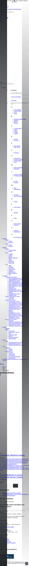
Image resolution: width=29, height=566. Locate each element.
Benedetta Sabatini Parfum (20, 119)
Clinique (16, 132)
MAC (15, 188)
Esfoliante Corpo (12, 288)
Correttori (10, 266)
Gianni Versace (17, 158)
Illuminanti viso (11, 272)
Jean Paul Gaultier (18, 174)
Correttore (10, 254)
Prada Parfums (17, 207)
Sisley (15, 218)
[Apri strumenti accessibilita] (26, 563)
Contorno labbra (12, 250)
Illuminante (10, 311)
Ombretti (10, 260)
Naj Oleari (16, 194)
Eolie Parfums (17, 146)
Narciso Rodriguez (18, 196)
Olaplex (16, 201)
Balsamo (10, 336)
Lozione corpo (11, 354)
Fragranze (10, 242)
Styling (7, 329)
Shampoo (8, 328)
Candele (10, 348)
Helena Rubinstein (18, 167)
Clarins (15, 131)
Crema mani (11, 297)
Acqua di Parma (17, 111)
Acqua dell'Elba (17, 109)
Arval (15, 112)
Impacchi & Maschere (13, 337)
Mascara (10, 256)
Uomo (7, 243)
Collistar (16, 133)
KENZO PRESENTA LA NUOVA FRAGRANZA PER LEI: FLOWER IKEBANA (11, 477)
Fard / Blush (11, 268)
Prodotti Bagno (9, 351)
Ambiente (8, 347)
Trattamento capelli (12, 334)
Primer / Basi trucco (12, 273)
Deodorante (11, 320)
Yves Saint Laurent (18, 237)
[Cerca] (15, 486)
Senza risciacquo (12, 338)
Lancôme (16, 182)
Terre (9, 274)
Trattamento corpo (12, 295)
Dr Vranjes (16, 140)
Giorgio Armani (17, 160)
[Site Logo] (10, 9)
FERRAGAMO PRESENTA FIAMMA (12, 455)
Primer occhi (11, 261)
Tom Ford (16, 225)
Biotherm (16, 120)
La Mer (15, 181)
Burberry (16, 123)
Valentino (16, 230)
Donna (7, 239)
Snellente (10, 292)
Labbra (7, 248)
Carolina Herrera (18, 128)
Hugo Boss (16, 168)
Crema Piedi (11, 298)
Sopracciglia (11, 263)
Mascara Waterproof (12, 257)
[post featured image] (14, 470)
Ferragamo (16, 152)
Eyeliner (10, 255)
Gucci (15, 162)
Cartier (15, 129)
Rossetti (10, 251)
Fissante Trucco (11, 269)
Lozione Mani (11, 355)
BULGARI (13, 100)
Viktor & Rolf (17, 231)
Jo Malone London (18, 175)
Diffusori (10, 350)
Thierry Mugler (17, 223)
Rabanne (16, 212)
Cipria (9, 265)
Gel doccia (10, 352)
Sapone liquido (11, 357)
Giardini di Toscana (18, 159)
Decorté (16, 139)
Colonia (10, 241)
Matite (9, 259)
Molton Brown (17, 189)
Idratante (10, 310)
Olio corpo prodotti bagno (14, 356)
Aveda (15, 113)
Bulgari (15, 121)
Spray (9, 333)
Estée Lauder (17, 147)
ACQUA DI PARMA (16, 96)
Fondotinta (10, 270)
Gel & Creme (11, 331)
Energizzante (11, 287)
